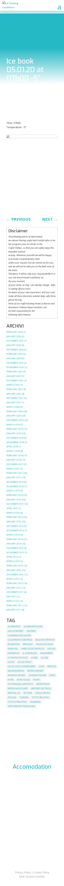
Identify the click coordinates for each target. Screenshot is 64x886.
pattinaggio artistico (20, 684)
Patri (11, 679)
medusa (51, 666)
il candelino (30, 653)
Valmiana (35, 701)
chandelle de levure (19, 635)
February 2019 (14, 428)
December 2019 (14, 420)
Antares (31, 631)
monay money (35, 670)
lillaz (11, 661)
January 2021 (13, 402)
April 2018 (12, 446)
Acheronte (14, 626)
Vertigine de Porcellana (21, 706)
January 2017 (13, 477)
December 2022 (14, 380)
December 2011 (14, 592)
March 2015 (13, 512)
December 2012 (14, 574)
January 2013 (13, 570)
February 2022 (14, 389)
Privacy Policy (23, 872)
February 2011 (14, 605)
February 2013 (14, 565)
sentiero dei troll (41, 688)
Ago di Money (15, 631)
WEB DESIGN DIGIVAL (32, 876)
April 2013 (12, 556)
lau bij (44, 657)
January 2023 (13, 376)
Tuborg (24, 697)
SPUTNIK (27, 692)
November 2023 (15, 367)
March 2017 (13, 468)
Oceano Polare (37, 675)
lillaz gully (24, 661)
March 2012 (13, 578)
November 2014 (15, 530)
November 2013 (15, 552)
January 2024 (13, 358)
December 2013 (14, 547)
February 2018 (14, 455)
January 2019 (13, 433)
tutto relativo (40, 697)
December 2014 (14, 526)
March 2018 (13, 451)
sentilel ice (14, 692)
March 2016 (13, 490)
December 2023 (14, 362)
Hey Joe (51, 648)
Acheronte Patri (33, 626)
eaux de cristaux (45, 639)
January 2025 (13, 345)
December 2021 (14, 398)
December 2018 (14, 437)
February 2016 (14, 495)
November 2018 (15, 442)
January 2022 (13, 393)
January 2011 (13, 609)
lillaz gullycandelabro (22, 666)
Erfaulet (28, 644)
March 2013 (13, 561)
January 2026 (13, 336)
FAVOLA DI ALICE (44, 644)
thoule (12, 697)
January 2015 (13, 521)
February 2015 (14, 517)
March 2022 (13, 384)
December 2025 (14, 340)
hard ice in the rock (32, 648)
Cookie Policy (41, 872)
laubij (34, 657)
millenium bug (16, 670)
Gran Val (13, 648)
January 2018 (13, 459)
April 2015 (12, 508)
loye (41, 666)
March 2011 (13, 601)
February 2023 (14, 371)
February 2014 (14, 539)
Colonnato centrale (20, 639)
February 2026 (14, 331)
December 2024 (14, 349)
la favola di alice (18, 657)
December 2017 (14, 464)
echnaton (14, 644)
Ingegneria (46, 653)
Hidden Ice (13, 653)
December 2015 (14, 503)
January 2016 (13, 499)
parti (52, 675)
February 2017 (14, 473)
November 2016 (15, 486)
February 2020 (14, 411)
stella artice (42, 692)
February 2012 (14, 583)
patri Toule (23, 679)
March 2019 (13, 424)
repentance (42, 684)
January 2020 (13, 415)
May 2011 (11, 596)
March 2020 (13, 406)
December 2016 (14, 481)
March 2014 (13, 534)
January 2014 (13, 543)
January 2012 (13, 587)
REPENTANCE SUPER (18, 688)
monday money (16, 675)
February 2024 (14, 353)
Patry (36, 679)
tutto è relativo (17, 701)
